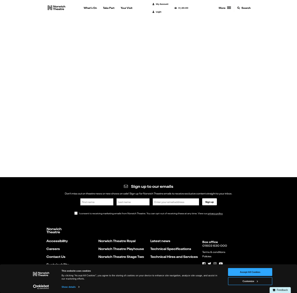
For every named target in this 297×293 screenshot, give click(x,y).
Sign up (209, 201)
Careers (53, 248)
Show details (69, 287)
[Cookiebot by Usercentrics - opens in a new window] (41, 287)
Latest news (160, 240)
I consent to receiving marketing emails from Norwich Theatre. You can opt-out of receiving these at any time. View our (151, 213)
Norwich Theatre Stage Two (121, 256)
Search (246, 7)
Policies (206, 256)
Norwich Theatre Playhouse (121, 248)
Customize (248, 281)
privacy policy (215, 213)
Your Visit (126, 7)
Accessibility (57, 240)
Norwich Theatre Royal (117, 240)
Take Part (108, 7)
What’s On (90, 7)
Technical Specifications (170, 248)
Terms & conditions (213, 252)
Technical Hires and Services (174, 256)
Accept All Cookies (250, 272)
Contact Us (55, 256)
